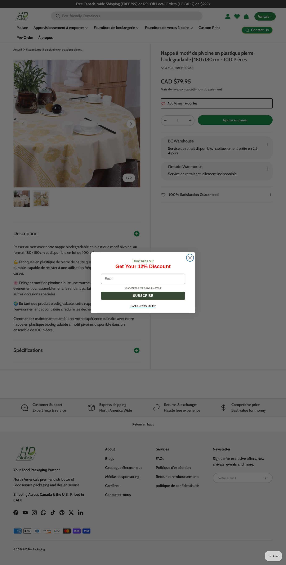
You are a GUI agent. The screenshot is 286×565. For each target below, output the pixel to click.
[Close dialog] (190, 257)
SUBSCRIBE (143, 296)
